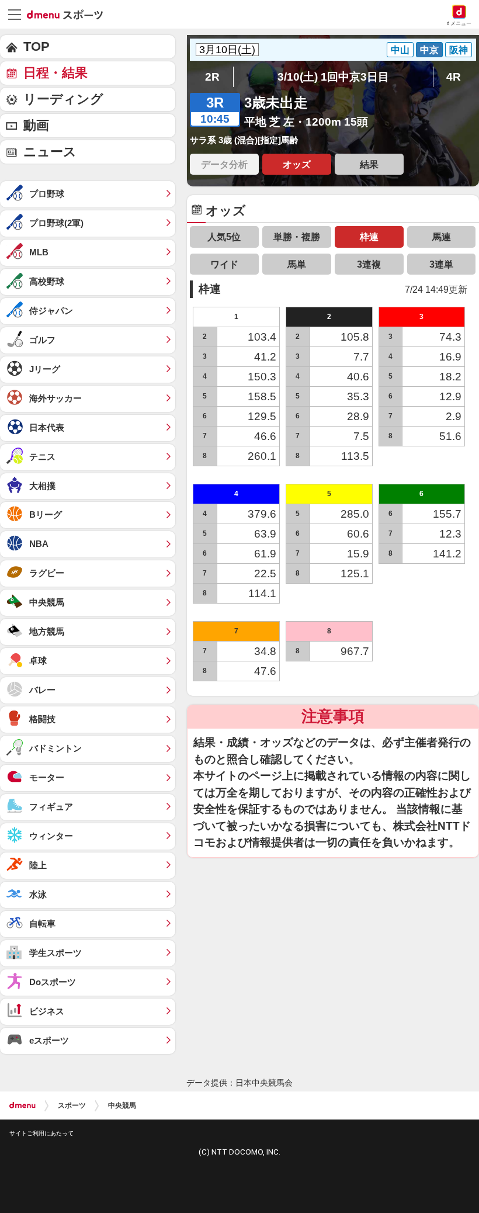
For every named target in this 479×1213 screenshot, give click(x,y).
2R (212, 77)
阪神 (458, 49)
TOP (36, 46)
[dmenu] (22, 1105)
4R (453, 77)
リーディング (63, 99)
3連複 (369, 264)
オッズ (297, 164)
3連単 (441, 264)
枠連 (369, 236)
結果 (369, 164)
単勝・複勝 (296, 236)
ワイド (224, 264)
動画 (36, 125)
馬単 (296, 264)
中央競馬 (122, 1105)
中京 (429, 49)
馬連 (441, 236)
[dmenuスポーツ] (69, 14)
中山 (400, 49)
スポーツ (72, 1105)
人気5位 (224, 236)
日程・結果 (55, 72)
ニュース (50, 151)
